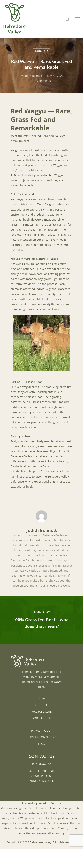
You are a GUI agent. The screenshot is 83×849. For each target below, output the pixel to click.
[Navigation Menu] (77, 19)
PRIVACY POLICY (41, 730)
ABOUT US (41, 705)
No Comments (41, 81)
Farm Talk (41, 51)
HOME (41, 698)
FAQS (41, 743)
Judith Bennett (33, 76)
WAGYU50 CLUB (41, 711)
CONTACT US (41, 718)
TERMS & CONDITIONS (41, 737)
